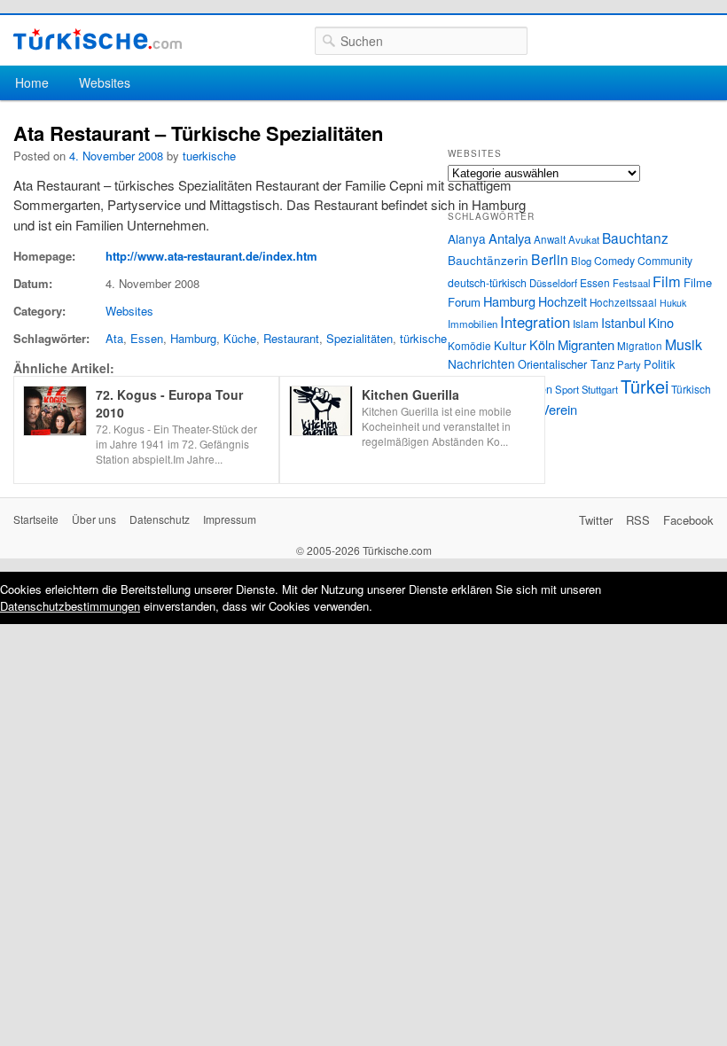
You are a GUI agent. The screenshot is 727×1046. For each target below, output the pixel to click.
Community (664, 260)
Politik (659, 363)
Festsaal (631, 283)
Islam (585, 323)
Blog (581, 261)
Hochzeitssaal (623, 302)
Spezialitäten (359, 338)
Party (629, 364)
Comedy (614, 260)
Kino (661, 322)
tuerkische (209, 155)
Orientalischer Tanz (566, 363)
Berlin (549, 259)
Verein (559, 409)
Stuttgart (600, 389)
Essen (146, 338)
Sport (567, 389)
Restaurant (291, 338)
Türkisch (691, 388)
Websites (104, 82)
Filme (698, 282)
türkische (423, 338)
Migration (639, 346)
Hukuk (673, 302)
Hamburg (193, 338)
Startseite (36, 519)
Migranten (586, 344)
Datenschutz (159, 519)
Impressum (229, 519)
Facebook (688, 519)
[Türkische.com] (97, 39)
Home (32, 82)
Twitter (596, 519)
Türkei (644, 386)
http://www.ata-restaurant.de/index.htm (211, 255)
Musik (683, 344)
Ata (114, 338)
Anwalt (550, 239)
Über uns (94, 519)
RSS (638, 519)
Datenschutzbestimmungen (70, 605)
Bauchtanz (635, 237)
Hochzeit (562, 301)
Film (667, 281)
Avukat (583, 239)
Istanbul (623, 322)
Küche (239, 338)
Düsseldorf (553, 283)
